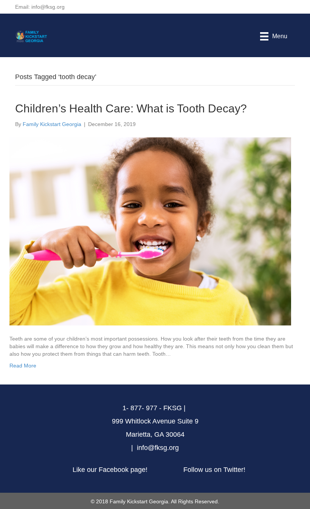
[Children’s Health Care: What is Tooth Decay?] (150, 231)
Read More (22, 366)
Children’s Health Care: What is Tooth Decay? (131, 108)
